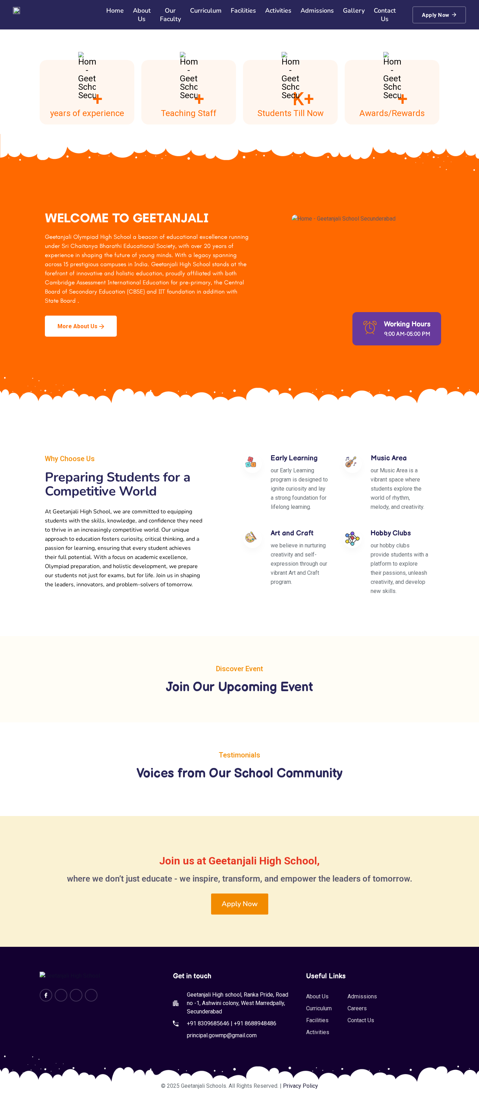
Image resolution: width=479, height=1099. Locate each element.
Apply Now (436, 15)
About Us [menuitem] (142, 14)
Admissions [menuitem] (317, 10)
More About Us (77, 326)
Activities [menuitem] (278, 10)
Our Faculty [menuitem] (170, 14)
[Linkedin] (76, 995)
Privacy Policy (300, 1086)
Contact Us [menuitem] (385, 14)
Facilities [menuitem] (243, 10)
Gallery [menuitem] (354, 10)
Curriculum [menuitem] (206, 10)
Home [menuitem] (115, 10)
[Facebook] (46, 995)
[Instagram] (61, 995)
